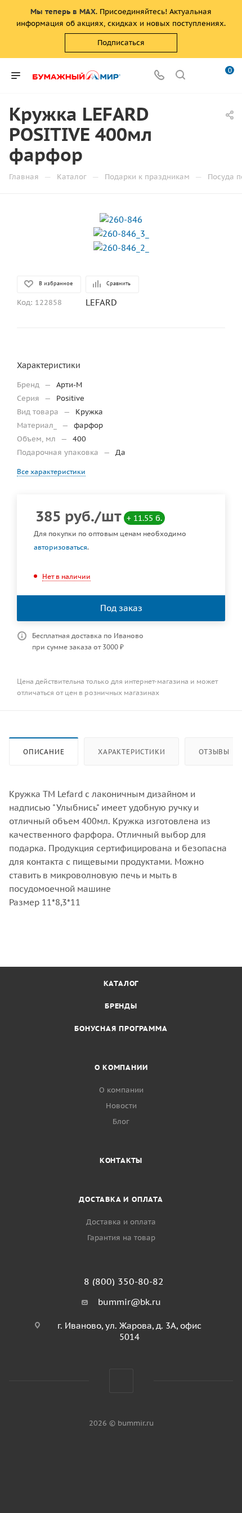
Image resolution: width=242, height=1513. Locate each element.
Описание (43, 751)
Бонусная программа (120, 1028)
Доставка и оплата (121, 1199)
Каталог (121, 983)
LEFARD (101, 302)
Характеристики (131, 751)
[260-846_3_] (121, 233)
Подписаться (121, 42)
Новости (121, 1106)
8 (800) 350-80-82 (124, 1281)
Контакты (121, 1160)
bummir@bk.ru (129, 1302)
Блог (121, 1121)
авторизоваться (60, 547)
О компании (121, 1067)
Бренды (121, 1006)
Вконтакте (121, 1381)
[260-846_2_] (121, 247)
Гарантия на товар (121, 1237)
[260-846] (121, 219)
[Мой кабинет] (201, 75)
